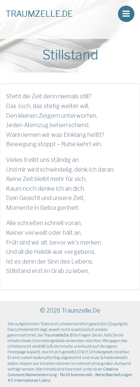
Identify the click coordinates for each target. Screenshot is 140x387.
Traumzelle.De (56, 335)
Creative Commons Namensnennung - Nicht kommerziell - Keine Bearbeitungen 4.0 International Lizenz (70, 375)
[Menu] (126, 14)
